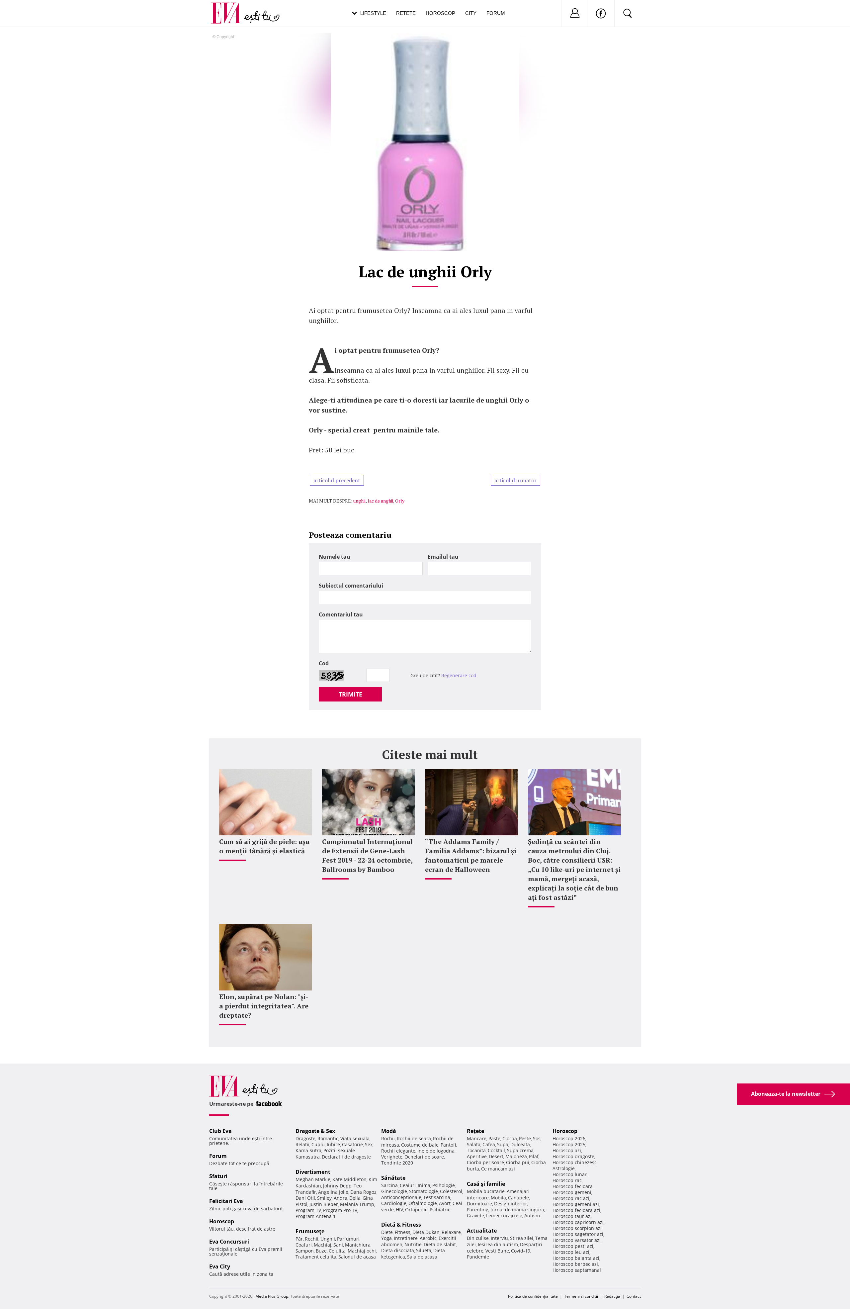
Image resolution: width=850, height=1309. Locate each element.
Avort (445, 1203)
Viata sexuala (355, 1138)
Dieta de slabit (440, 1244)
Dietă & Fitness (401, 1224)
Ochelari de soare (424, 1157)
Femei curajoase (504, 1215)
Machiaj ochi (362, 1251)
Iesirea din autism (498, 1244)
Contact (634, 1296)
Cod (324, 663)
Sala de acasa (422, 1257)
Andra (340, 1198)
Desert (496, 1156)
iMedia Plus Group (271, 1296)
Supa (502, 1144)
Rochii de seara (414, 1138)
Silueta (423, 1250)
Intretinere (406, 1238)
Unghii (327, 1239)
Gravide (475, 1215)
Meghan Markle (313, 1179)
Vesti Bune (497, 1251)
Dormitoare (479, 1203)
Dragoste (305, 1138)
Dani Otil (305, 1198)
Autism (532, 1215)
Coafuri (304, 1245)
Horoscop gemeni (571, 1192)
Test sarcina (436, 1197)
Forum (495, 13)
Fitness (402, 1232)
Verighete (391, 1157)
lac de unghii (380, 501)
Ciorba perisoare (485, 1162)
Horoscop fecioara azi (576, 1210)
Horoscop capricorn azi (578, 1222)
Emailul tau (443, 556)
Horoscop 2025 (568, 1144)
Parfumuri (348, 1239)
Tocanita (476, 1150)
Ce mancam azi (498, 1169)
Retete (406, 13)
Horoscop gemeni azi (575, 1204)
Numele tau (334, 556)
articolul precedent (336, 480)
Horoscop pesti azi (572, 1246)
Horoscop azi (566, 1150)
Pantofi (448, 1145)
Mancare (476, 1138)
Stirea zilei (521, 1238)
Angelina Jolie (333, 1192)
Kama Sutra (308, 1150)
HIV (399, 1209)
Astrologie (563, 1168)
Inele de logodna (436, 1151)
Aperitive (477, 1156)
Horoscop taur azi (572, 1216)
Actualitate (482, 1230)
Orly (399, 501)
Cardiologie (393, 1203)
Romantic (327, 1138)
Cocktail (496, 1150)
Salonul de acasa (357, 1257)
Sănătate (393, 1177)
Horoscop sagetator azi (577, 1234)
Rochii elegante (398, 1151)
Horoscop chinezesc (574, 1162)
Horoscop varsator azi (576, 1240)
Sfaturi (218, 1176)
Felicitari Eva (226, 1201)
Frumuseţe (310, 1231)
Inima (424, 1185)
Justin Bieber (323, 1204)
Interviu (499, 1238)
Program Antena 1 (316, 1216)
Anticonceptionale (401, 1197)
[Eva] (230, 7)
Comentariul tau (341, 614)
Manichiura (358, 1245)
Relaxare (451, 1232)
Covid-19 (520, 1251)
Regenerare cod (458, 675)
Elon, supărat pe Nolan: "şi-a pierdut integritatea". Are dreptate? (263, 1006)
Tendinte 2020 (397, 1163)
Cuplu (318, 1144)
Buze (321, 1251)
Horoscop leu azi (570, 1252)
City (470, 13)
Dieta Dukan (426, 1232)
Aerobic (428, 1238)
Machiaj (322, 1245)
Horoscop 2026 (568, 1138)
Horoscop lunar (569, 1174)
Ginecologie (394, 1191)
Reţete (475, 1131)
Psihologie (443, 1185)
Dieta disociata (397, 1250)
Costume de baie (420, 1145)
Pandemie (478, 1257)
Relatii (302, 1144)
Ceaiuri (408, 1185)
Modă (388, 1131)
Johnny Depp (337, 1185)
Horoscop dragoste (573, 1156)
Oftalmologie (422, 1203)
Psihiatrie (440, 1209)
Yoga (386, 1238)
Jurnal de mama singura (517, 1209)
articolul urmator (515, 480)
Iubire (333, 1144)
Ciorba (509, 1138)
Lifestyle (373, 13)
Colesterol (451, 1191)
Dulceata (520, 1144)
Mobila (498, 1197)
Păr (299, 1239)
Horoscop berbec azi (575, 1264)
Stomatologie (423, 1191)
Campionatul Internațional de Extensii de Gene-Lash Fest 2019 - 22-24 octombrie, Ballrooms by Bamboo (367, 855)
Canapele (518, 1197)
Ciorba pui (517, 1162)
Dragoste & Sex (315, 1131)
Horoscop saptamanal (576, 1270)
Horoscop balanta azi (575, 1258)
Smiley (324, 1198)
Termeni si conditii (581, 1296)
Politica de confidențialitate (533, 1296)
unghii (359, 501)
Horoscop (440, 13)
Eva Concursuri (229, 1241)
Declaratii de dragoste (346, 1157)
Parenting (477, 1209)
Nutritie (413, 1244)
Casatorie (352, 1144)
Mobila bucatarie (486, 1191)
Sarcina (389, 1185)
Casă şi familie (486, 1183)
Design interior (510, 1203)
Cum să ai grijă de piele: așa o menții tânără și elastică (264, 846)
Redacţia (612, 1296)
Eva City (219, 1266)
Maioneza (516, 1156)
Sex (369, 1144)
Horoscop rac (567, 1180)
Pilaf (534, 1156)
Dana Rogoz (363, 1192)
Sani (338, 1245)
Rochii (311, 1239)
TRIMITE (350, 694)
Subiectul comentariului (351, 585)
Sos (537, 1138)
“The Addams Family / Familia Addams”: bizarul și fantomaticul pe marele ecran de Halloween (470, 855)
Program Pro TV (340, 1210)
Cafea (488, 1144)
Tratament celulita (316, 1257)
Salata (473, 1144)
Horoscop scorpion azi (577, 1228)
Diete (387, 1232)
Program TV (308, 1210)
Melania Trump (357, 1204)
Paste (494, 1138)
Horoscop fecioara (572, 1186)
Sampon (305, 1251)
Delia (355, 1198)
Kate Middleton (349, 1179)
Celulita (337, 1251)
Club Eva (220, 1131)
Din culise (478, 1238)
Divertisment (313, 1171)
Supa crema (520, 1150)
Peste (525, 1138)
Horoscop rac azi (570, 1198)
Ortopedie (416, 1209)
